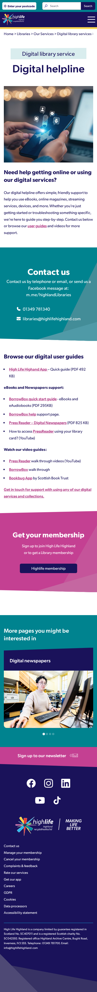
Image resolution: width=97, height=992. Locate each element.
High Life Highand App (28, 369)
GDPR (8, 892)
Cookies (10, 899)
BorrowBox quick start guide (33, 398)
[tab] (43, 734)
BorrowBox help (22, 413)
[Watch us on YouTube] (40, 800)
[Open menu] (91, 20)
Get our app (12, 879)
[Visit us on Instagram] (48, 783)
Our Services (44, 33)
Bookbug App (20, 477)
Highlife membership (48, 568)
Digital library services (74, 33)
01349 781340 (36, 308)
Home (9, 33)
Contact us (11, 846)
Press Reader (19, 460)
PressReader (43, 431)
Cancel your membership (22, 859)
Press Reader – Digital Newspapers (38, 422)
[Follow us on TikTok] (57, 800)
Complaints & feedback (20, 866)
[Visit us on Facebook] (31, 783)
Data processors (15, 906)
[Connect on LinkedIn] (66, 783)
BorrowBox (18, 469)
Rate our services (16, 872)
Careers (9, 886)
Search (88, 6)
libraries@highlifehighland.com (52, 318)
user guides (37, 225)
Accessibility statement (20, 912)
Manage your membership (23, 852)
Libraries (23, 33)
